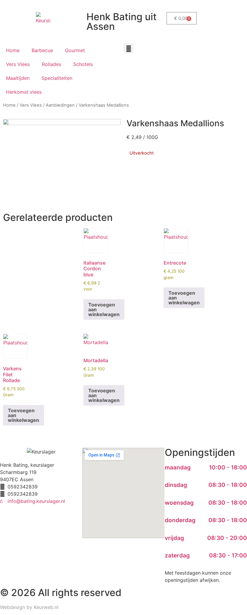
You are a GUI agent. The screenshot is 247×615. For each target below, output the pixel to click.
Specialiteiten (57, 78)
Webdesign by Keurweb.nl (29, 607)
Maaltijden (18, 78)
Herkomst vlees (24, 92)
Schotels (83, 64)
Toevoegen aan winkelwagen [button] (104, 309)
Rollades (51, 64)
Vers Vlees (18, 64)
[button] (128, 48)
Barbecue (42, 50)
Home (13, 50)
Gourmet (75, 50)
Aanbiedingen (60, 105)
